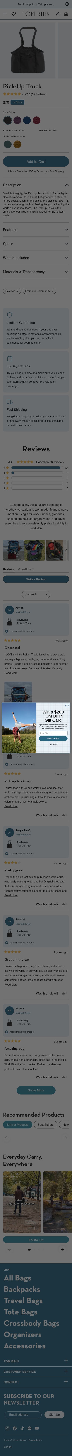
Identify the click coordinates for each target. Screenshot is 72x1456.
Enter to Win (53, 738)
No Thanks (53, 744)
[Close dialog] (66, 705)
